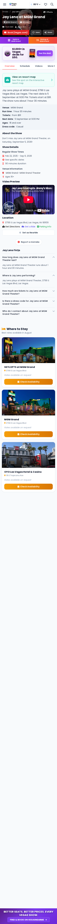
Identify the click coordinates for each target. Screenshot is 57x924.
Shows (5, 11)
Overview (10, 66)
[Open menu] (4, 4)
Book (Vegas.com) (18, 32)
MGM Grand (11, 22)
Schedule (25, 66)
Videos (39, 66)
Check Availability (29, 381)
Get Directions (12, 226)
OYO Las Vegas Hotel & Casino (23, 472)
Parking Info (45, 226)
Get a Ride (30, 226)
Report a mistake (30, 242)
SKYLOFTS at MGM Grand (19, 367)
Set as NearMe (30, 232)
